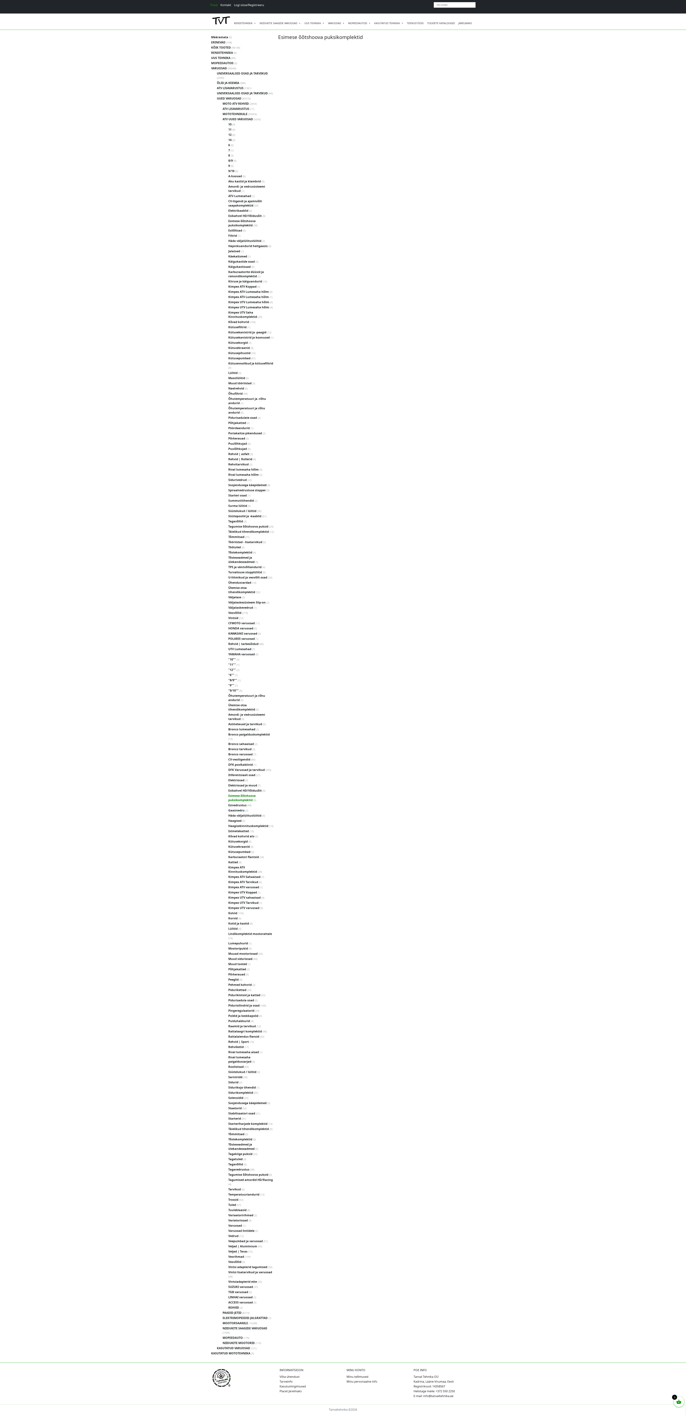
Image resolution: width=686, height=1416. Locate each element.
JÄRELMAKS (465, 23)
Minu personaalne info (362, 1381)
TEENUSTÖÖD (415, 23)
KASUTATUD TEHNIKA (387, 23)
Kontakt (225, 5)
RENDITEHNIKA (243, 23)
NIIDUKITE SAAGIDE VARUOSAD (278, 23)
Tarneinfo (286, 1381)
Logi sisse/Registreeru (249, 5)
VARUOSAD (334, 23)
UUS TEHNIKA (312, 23)
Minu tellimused (357, 1377)
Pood (214, 5)
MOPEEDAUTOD (357, 23)
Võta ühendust (290, 1377)
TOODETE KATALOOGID (441, 23)
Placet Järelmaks (291, 1391)
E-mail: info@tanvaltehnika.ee (433, 1396)
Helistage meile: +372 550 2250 (434, 1391)
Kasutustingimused (293, 1386)
